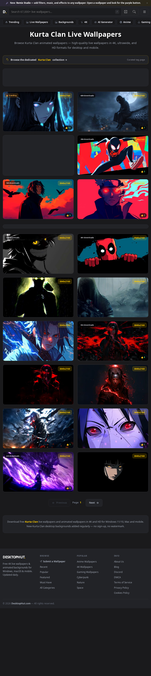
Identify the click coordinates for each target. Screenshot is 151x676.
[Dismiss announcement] (147, 3)
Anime (127, 22)
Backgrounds (66, 22)
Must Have (46, 582)
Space (80, 587)
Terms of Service (123, 582)
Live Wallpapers (39, 22)
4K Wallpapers (85, 566)
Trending (14, 22)
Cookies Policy (121, 592)
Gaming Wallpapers (88, 571)
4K (85, 22)
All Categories (47, 587)
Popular (44, 571)
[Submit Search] (134, 12)
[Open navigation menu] (144, 12)
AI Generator (105, 22)
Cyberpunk (82, 577)
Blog (116, 566)
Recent (43, 566)
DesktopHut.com (20, 603)
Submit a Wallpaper (54, 561)
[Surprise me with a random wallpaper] (125, 12)
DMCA (117, 577)
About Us (119, 561)
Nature (81, 582)
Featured (45, 577)
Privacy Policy (121, 587)
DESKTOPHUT (14, 557)
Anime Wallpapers (87, 561)
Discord (118, 571)
